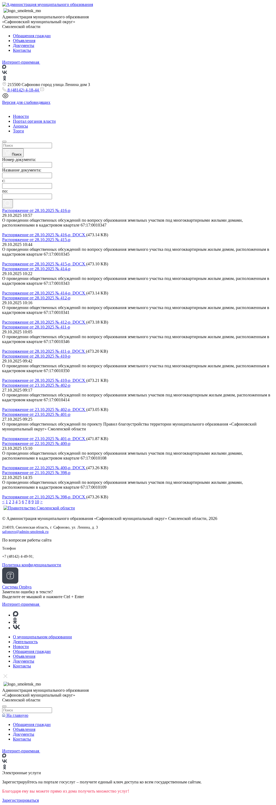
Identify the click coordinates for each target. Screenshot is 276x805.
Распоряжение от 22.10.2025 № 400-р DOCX (44, 467)
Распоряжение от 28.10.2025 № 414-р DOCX (44, 293)
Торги (18, 131)
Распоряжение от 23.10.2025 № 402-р (36, 385)
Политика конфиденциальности (31, 565)
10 (37, 501)
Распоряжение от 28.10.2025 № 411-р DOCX (44, 351)
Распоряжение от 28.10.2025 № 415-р (36, 239)
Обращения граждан (32, 35)
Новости (21, 116)
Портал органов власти (34, 121)
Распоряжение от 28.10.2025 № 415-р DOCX (44, 264)
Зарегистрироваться (20, 800)
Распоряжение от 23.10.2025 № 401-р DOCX (44, 438)
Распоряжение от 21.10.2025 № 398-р (36, 472)
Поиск (16, 154)
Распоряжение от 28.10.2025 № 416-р (36, 210)
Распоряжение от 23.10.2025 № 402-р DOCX (44, 409)
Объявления (24, 40)
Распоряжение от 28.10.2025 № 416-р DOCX (44, 234)
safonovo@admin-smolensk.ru (25, 532)
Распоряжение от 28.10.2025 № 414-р (36, 268)
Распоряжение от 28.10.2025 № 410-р (36, 356)
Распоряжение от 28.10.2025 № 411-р (36, 327)
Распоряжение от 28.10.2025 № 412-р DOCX (44, 322)
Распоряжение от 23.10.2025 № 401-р (36, 414)
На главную (16, 715)
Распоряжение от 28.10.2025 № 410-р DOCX (44, 380)
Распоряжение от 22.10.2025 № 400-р (36, 443)
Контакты (22, 50)
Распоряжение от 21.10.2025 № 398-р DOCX (44, 497)
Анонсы (20, 126)
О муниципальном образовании (42, 637)
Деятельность (25, 641)
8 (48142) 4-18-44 (23, 90)
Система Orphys (17, 587)
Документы (23, 45)
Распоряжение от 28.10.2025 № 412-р (36, 298)
